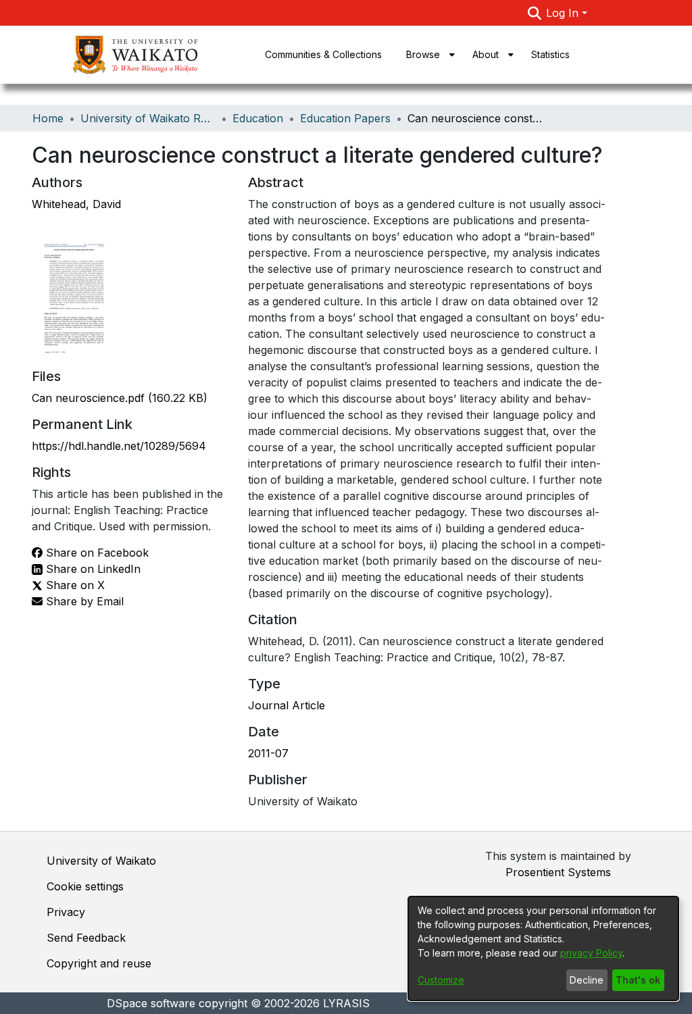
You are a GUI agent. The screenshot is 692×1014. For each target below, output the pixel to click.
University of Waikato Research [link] (148, 118)
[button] (534, 13)
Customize (441, 980)
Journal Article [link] (286, 705)
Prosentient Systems (558, 872)
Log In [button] (564, 13)
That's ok (638, 980)
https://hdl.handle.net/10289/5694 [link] (119, 446)
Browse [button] (423, 54)
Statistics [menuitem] (550, 54)
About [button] (485, 54)
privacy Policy (591, 953)
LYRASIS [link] (346, 1003)
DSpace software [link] (151, 1003)
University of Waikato (101, 860)
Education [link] (257, 118)
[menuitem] (427, 55)
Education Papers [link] (345, 118)
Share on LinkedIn (92, 569)
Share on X (74, 585)
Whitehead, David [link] (76, 204)
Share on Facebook (96, 552)
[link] (119, 398)
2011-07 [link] (268, 753)
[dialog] (543, 948)
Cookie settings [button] (85, 886)
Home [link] (48, 118)
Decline (586, 980)
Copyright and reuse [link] (99, 963)
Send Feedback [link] (86, 937)
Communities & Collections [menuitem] (323, 54)
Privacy (66, 912)
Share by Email (83, 601)
